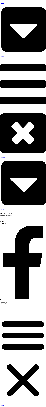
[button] (23, 107)
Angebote (2, 3)
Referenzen (2, 56)
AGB (2, 309)
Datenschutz (2, 310)
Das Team (2, 209)
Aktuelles (2, 210)
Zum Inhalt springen (2, 0)
